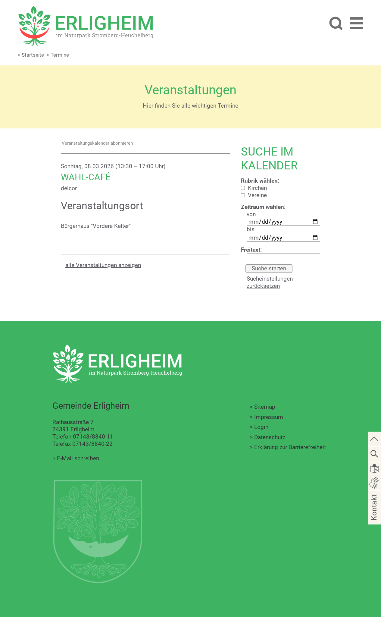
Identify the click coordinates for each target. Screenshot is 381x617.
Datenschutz (269, 437)
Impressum (268, 417)
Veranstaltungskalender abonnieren (97, 143)
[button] (356, 24)
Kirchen (256, 187)
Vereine (256, 195)
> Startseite (31, 55)
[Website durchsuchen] (335, 24)
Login (261, 426)
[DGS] (374, 482)
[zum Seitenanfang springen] (374, 438)
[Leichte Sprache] (374, 468)
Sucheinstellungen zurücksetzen (270, 282)
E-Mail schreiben (78, 458)
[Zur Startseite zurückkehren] (85, 9)
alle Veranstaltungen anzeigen (103, 265)
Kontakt (374, 517)
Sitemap (264, 406)
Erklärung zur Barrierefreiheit (290, 447)
